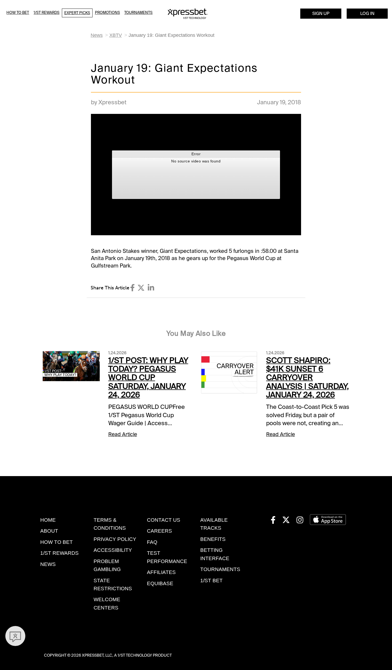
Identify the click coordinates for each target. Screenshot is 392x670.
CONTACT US (163, 520)
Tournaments (138, 12)
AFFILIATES (161, 572)
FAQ (152, 542)
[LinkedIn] (151, 288)
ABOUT (49, 531)
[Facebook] (132, 288)
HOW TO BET (56, 542)
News (97, 35)
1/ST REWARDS (59, 553)
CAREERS (159, 531)
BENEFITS (213, 539)
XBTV (115, 35)
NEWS (48, 564)
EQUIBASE (160, 583)
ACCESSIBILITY (113, 550)
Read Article (122, 434)
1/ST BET (211, 580)
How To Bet (17, 12)
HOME (48, 520)
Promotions (107, 12)
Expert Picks (77, 12)
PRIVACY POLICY (115, 539)
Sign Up (320, 13)
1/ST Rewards (46, 12)
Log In (367, 13)
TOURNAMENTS (220, 569)
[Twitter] (141, 288)
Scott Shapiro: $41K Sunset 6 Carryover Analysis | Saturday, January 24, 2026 (307, 377)
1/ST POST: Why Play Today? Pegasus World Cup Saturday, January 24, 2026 (148, 377)
